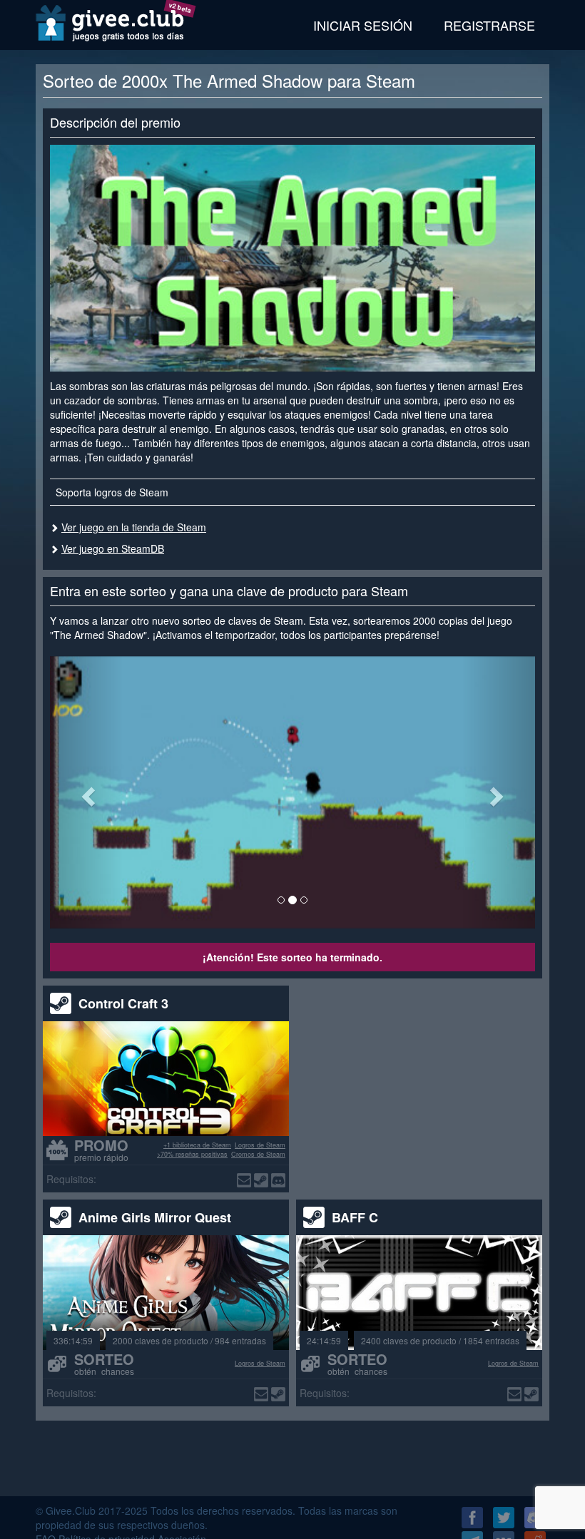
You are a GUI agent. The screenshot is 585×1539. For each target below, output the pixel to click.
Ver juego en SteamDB (112, 548)
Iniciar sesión (362, 25)
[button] (86, 792)
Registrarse (489, 25)
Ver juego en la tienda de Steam (133, 527)
